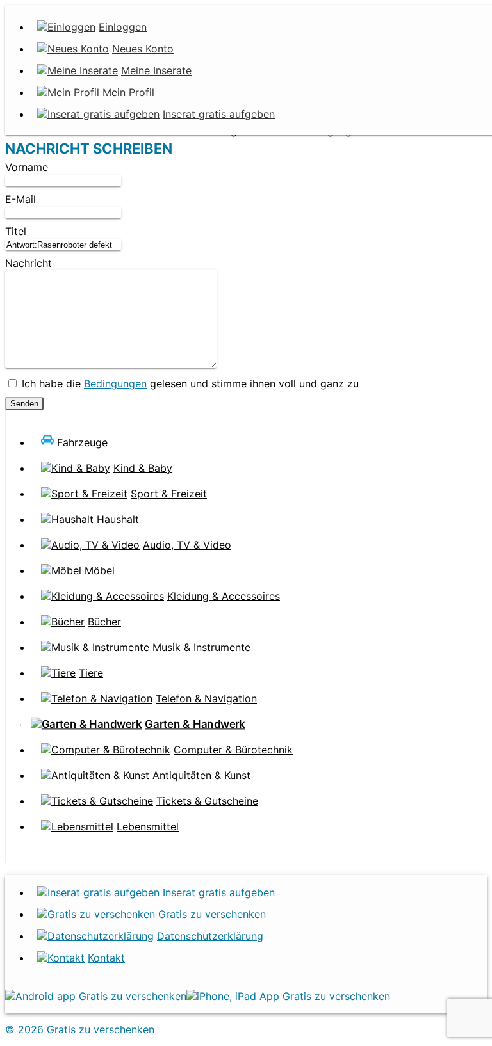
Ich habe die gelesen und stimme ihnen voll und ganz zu (189, 383)
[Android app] (95, 996)
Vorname (26, 167)
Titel (15, 231)
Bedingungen (115, 383)
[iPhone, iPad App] (288, 996)
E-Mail (20, 199)
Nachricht (28, 263)
